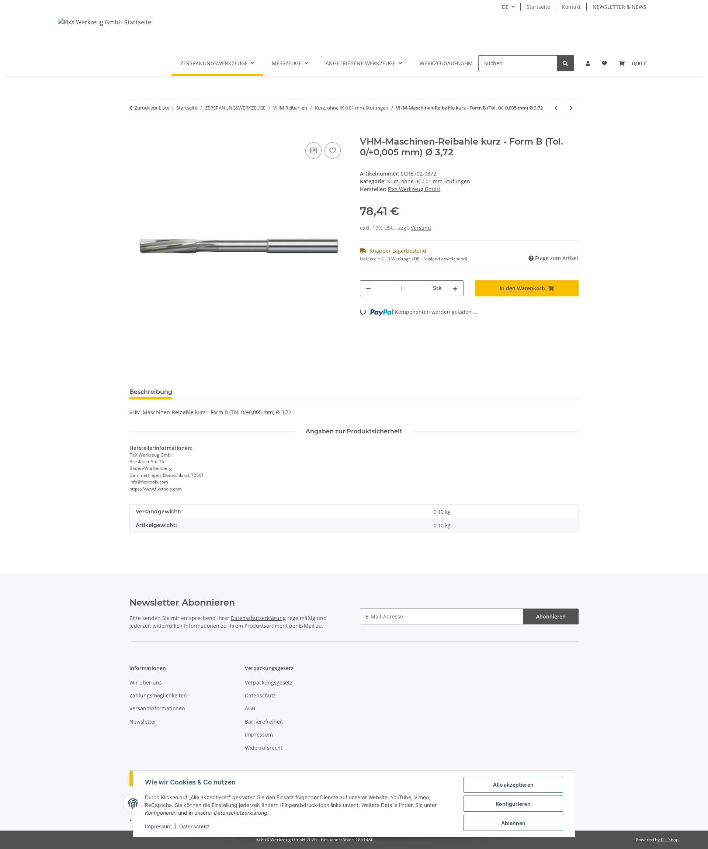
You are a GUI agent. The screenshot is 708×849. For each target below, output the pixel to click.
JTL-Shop (669, 839)
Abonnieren (551, 616)
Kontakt (571, 6)
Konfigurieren (513, 804)
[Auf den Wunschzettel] (332, 150)
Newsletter (142, 721)
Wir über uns (145, 682)
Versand (421, 227)
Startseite (538, 6)
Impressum (158, 826)
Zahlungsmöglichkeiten (158, 695)
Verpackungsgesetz (268, 682)
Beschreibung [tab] (150, 391)
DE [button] (505, 6)
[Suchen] (565, 63)
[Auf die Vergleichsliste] (313, 150)
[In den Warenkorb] (135, 132)
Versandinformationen (157, 708)
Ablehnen (513, 823)
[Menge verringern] (368, 288)
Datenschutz (194, 826)
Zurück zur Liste (152, 107)
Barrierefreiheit (264, 721)
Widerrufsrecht (263, 747)
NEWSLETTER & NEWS (619, 6)
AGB (250, 708)
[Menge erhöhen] (455, 288)
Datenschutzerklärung (258, 617)
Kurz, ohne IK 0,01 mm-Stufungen (428, 181)
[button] (588, 63)
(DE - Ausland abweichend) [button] (439, 259)
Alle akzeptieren (513, 785)
